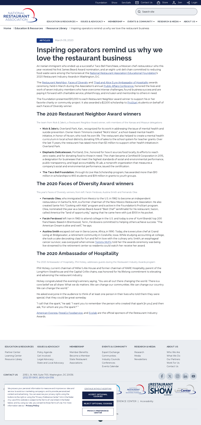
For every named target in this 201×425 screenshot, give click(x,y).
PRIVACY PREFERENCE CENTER (98, 412)
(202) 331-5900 (30, 377)
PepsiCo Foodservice (71, 313)
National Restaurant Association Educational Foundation (123, 73)
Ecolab (93, 313)
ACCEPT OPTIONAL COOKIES (97, 395)
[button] (62, 21)
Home (7, 28)
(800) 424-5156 (46, 377)
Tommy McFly (103, 242)
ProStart (132, 102)
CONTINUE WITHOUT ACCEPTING (97, 389)
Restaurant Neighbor (54, 82)
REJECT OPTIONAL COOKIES (98, 403)
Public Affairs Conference (119, 86)
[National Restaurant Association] (20, 15)
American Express (47, 313)
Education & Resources (29, 28)
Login (194, 2)
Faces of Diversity (78, 82)
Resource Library (56, 28)
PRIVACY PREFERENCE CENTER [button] (118, 401)
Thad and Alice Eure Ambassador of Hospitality (121, 82)
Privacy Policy (32, 406)
